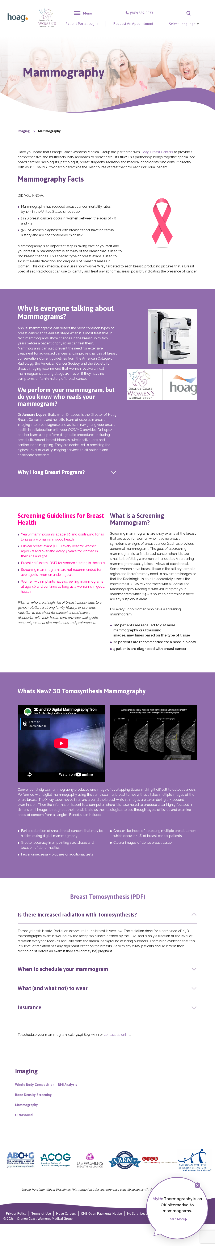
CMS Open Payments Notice (101, 1213)
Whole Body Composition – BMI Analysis (46, 1085)
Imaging (24, 131)
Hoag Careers (66, 1213)
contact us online (117, 1035)
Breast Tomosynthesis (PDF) (107, 896)
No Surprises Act (139, 1213)
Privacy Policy (16, 1213)
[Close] (197, 1185)
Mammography (26, 1105)
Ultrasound (24, 1115)
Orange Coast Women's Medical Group (45, 1218)
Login (81, 23)
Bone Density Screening (33, 1095)
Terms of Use (41, 1213)
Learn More (176, 1219)
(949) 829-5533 (141, 13)
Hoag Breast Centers (157, 152)
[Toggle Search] (188, 13)
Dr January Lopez (32, 415)
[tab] (67, 472)
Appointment (133, 23)
